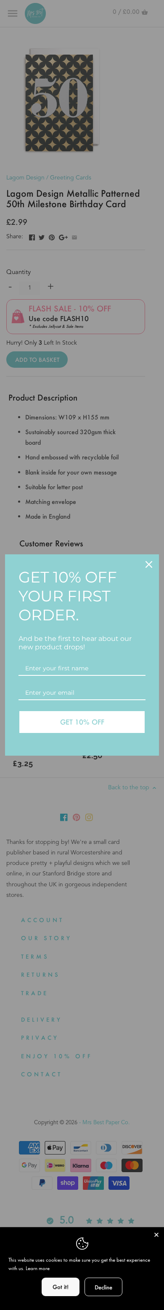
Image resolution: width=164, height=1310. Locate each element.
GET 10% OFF (82, 721)
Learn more (38, 1268)
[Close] (156, 1235)
